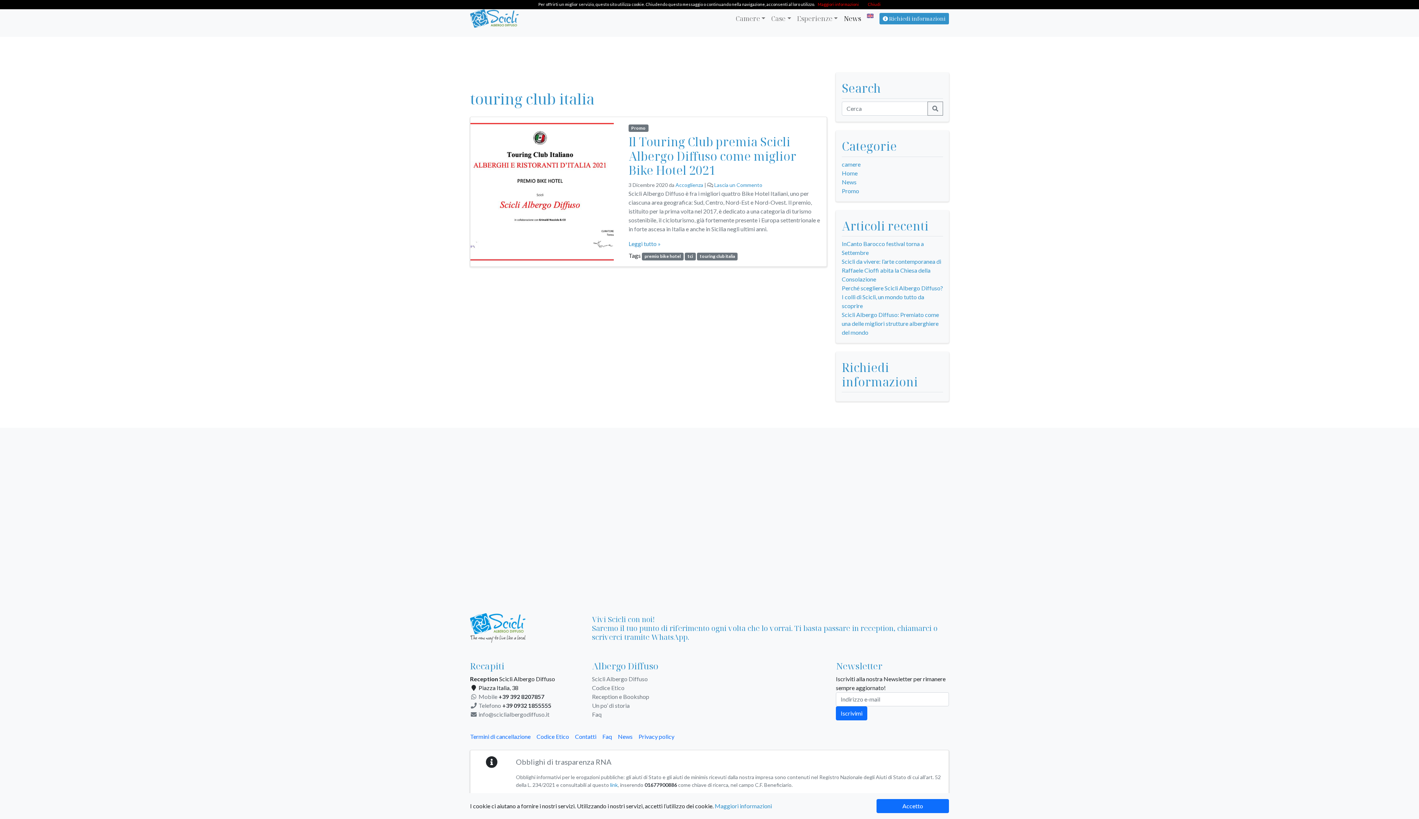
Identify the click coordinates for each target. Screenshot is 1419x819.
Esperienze (815, 18)
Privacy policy (656, 736)
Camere (748, 18)
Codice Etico (608, 687)
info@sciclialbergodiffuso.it (513, 714)
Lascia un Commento (738, 185)
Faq (597, 714)
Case (778, 18)
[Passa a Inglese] (869, 16)
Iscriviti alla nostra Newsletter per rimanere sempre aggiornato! (891, 683)
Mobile (510, 696)
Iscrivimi (851, 713)
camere (851, 164)
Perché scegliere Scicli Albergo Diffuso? (892, 287)
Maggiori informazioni (743, 805)
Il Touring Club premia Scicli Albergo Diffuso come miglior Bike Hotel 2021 (712, 156)
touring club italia (717, 256)
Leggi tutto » (645, 243)
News (852, 18)
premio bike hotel (662, 256)
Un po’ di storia (611, 705)
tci (690, 256)
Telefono (514, 705)
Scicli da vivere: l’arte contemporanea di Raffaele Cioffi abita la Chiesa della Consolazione (891, 270)
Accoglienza (689, 185)
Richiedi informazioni (917, 18)
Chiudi (874, 4)
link (614, 785)
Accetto (912, 805)
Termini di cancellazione (500, 736)
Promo (638, 128)
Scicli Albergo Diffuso (620, 678)
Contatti (585, 736)
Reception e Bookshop (620, 696)
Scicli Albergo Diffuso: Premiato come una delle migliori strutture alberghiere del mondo (890, 323)
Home (850, 173)
